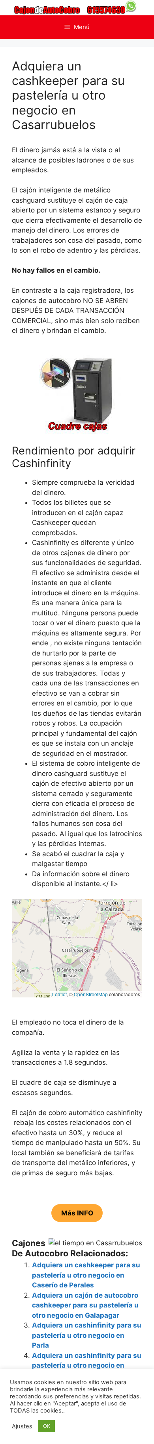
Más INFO (77, 1213)
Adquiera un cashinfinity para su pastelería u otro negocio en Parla (86, 1335)
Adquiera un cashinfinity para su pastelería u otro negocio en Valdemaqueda (86, 1365)
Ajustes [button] (22, 1426)
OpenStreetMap (91, 994)
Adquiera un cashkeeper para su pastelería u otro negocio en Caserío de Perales (86, 1275)
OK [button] (46, 1426)
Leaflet (59, 994)
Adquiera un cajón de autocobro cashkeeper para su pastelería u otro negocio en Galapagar (85, 1305)
